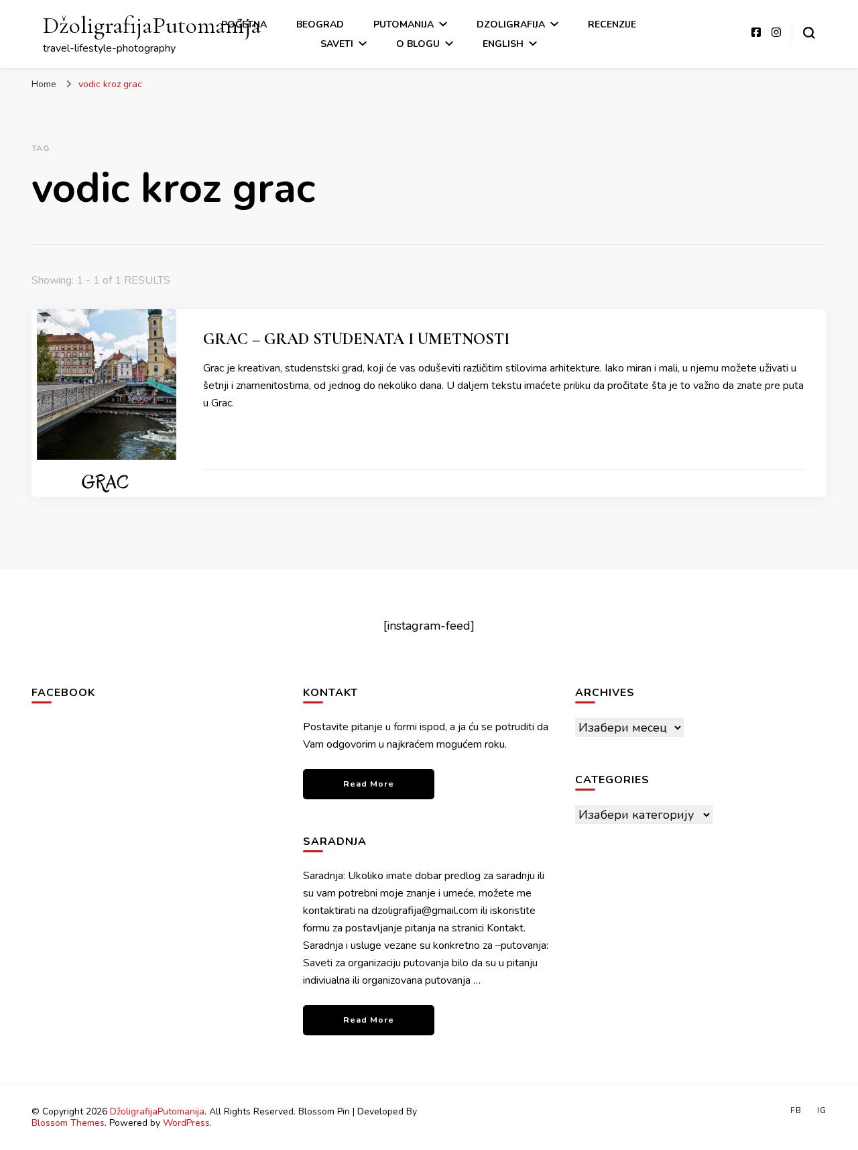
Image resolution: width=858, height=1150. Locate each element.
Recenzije (612, 24)
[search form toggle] (809, 33)
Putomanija (403, 24)
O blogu (418, 44)
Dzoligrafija (511, 24)
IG (821, 1110)
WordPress (186, 1122)
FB (796, 1110)
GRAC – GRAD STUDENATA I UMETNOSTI (356, 339)
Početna (244, 24)
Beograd (320, 24)
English (503, 44)
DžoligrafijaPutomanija (152, 25)
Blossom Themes (68, 1122)
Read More (368, 783)
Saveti (336, 44)
